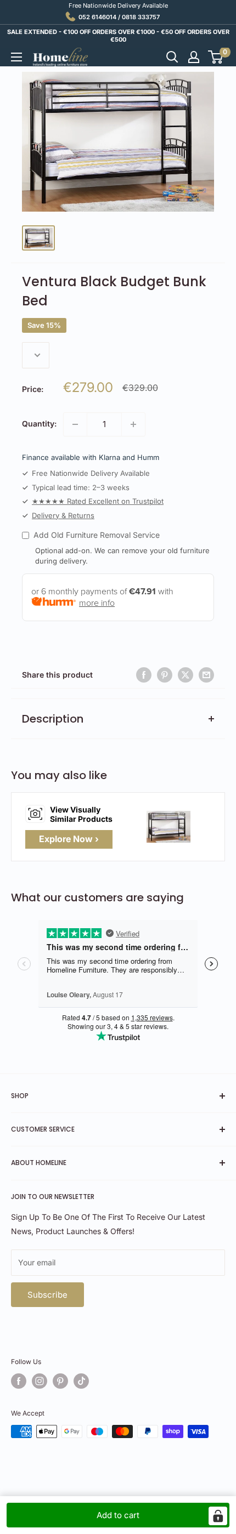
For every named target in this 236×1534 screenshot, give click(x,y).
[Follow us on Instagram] (39, 1381)
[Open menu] (16, 57)
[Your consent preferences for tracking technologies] (218, 1516)
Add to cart (118, 1515)
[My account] (193, 57)
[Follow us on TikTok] (81, 1381)
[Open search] (172, 57)
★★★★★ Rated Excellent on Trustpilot (98, 501)
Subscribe (47, 1294)
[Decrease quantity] (75, 424)
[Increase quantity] (133, 424)
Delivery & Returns (63, 515)
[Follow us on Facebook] (18, 1381)
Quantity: (39, 423)
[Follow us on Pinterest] (60, 1381)
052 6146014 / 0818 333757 (119, 17)
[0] (216, 57)
